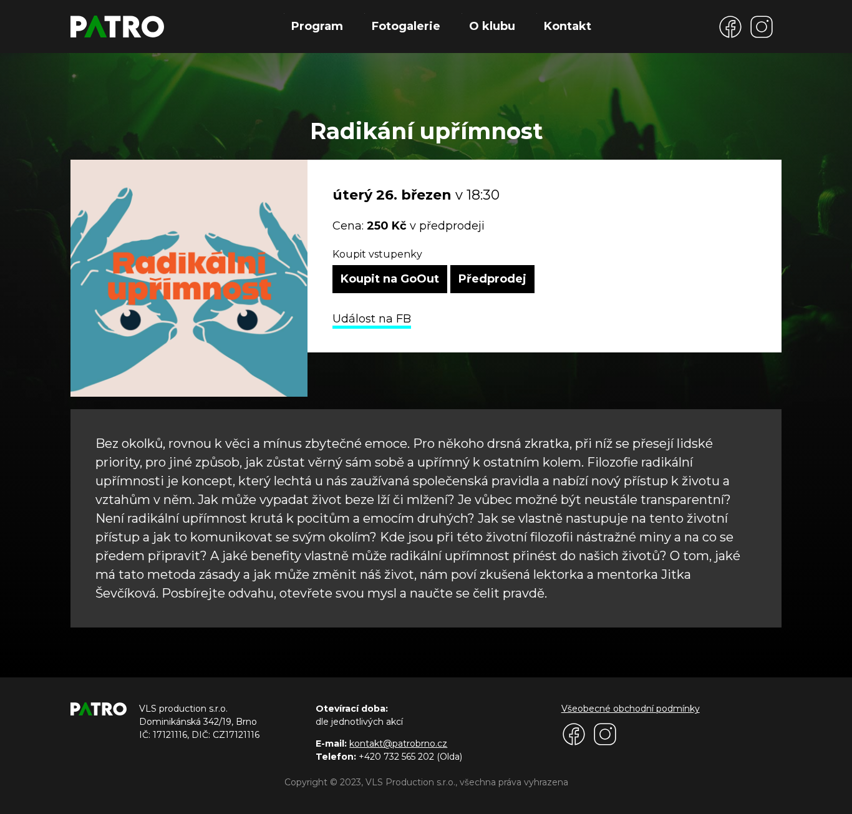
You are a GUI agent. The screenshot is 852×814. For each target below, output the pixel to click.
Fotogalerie (406, 26)
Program (317, 26)
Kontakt (567, 26)
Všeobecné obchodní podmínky (630, 708)
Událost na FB (371, 319)
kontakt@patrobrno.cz (398, 743)
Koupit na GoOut (390, 279)
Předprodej (492, 279)
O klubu (492, 26)
